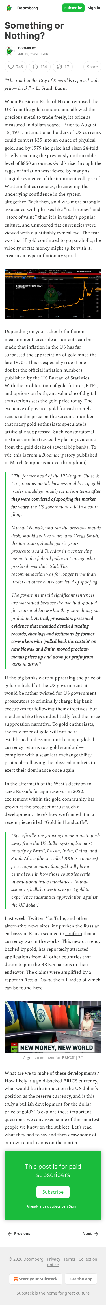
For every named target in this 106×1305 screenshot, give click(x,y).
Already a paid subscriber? (53, 1206)
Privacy (53, 1259)
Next (87, 1233)
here (37, 987)
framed (73, 814)
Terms (69, 1259)
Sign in (94, 7)
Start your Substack (38, 1278)
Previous (22, 1233)
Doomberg (27, 48)
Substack (25, 1293)
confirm (73, 933)
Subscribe (73, 7)
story (70, 455)
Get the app (81, 1278)
